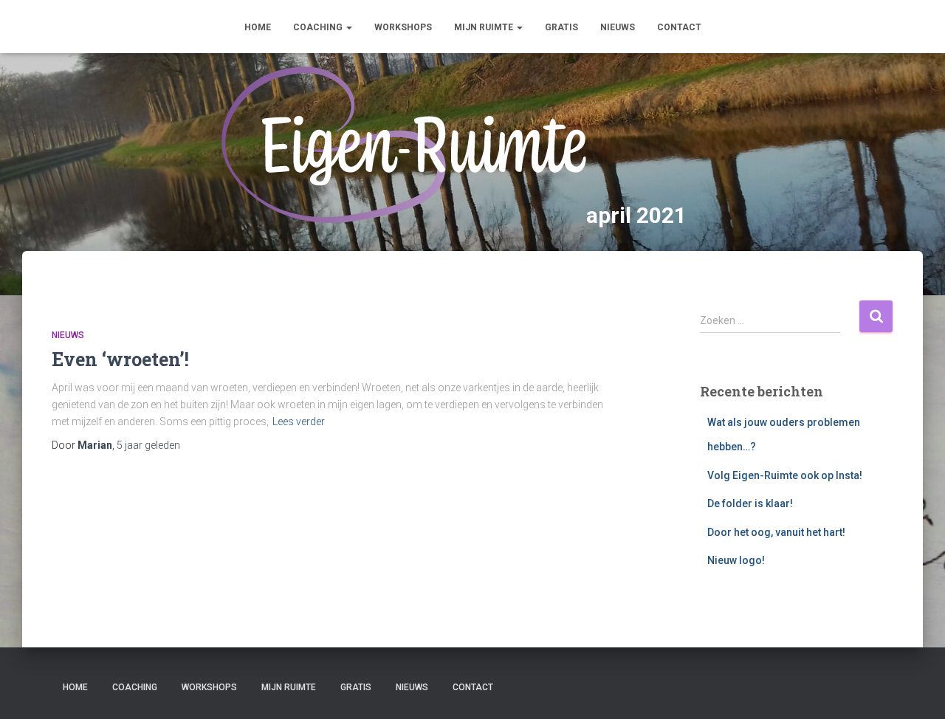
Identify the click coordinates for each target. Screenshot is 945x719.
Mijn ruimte (484, 27)
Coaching (319, 27)
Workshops (403, 27)
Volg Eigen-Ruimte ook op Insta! (784, 475)
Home (257, 27)
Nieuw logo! (736, 560)
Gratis (561, 27)
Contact (679, 27)
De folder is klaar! (750, 503)
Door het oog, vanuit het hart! (776, 532)
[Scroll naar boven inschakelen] (916, 689)
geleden (148, 445)
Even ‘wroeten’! (120, 359)
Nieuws (617, 27)
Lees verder (298, 421)
